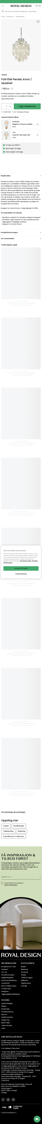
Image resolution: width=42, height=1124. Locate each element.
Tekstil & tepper (27, 977)
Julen (3, 1028)
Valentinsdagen (7, 1003)
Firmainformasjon (7, 975)
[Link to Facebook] (3, 1099)
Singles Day (5, 1020)
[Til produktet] (21, 124)
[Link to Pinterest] (13, 1099)
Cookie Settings (21, 574)
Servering (24, 972)
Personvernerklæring (8, 980)
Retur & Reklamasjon (8, 986)
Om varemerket (7, 238)
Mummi (4, 1014)
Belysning (24, 969)
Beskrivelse (5, 176)
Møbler (23, 966)
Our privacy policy (25, 561)
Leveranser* (5, 983)
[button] (37, 6)
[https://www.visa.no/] (4, 1107)
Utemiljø (24, 986)
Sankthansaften (7, 1017)
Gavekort (4, 969)
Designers (5, 991)
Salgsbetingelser (7, 977)
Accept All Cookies (21, 568)
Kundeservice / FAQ (8, 966)
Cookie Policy (6, 988)
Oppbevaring (26, 983)
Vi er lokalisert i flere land (10, 1048)
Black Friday (5, 1022)
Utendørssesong (7, 1011)
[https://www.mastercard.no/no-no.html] (10, 1107)
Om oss (4, 972)
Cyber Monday (6, 1025)
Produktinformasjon (9, 232)
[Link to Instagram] (8, 1099)
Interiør (23, 975)
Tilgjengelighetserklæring (10, 994)
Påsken (3, 1006)
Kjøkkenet (24, 980)
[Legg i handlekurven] (37, 124)
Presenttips (5, 1009)
